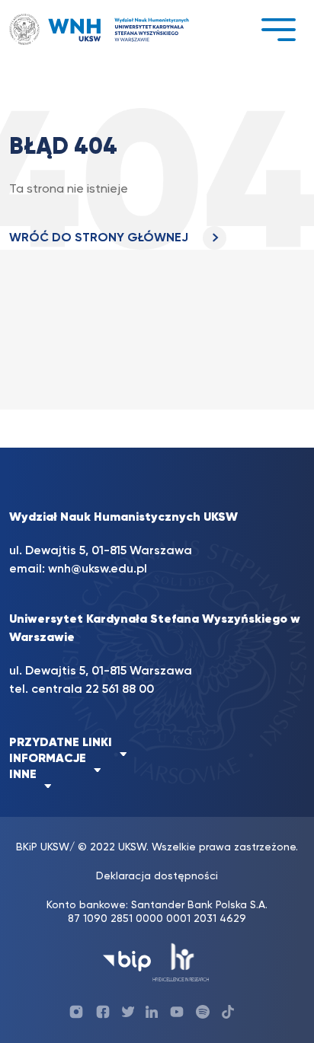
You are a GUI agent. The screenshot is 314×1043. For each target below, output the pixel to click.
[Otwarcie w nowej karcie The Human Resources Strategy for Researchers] (181, 961)
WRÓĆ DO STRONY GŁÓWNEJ (100, 238)
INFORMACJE (47, 759)
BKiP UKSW (42, 847)
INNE (23, 775)
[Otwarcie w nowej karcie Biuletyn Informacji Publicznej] (127, 961)
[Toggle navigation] (278, 29)
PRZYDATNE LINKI (60, 743)
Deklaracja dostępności (157, 876)
